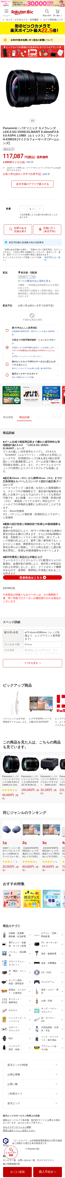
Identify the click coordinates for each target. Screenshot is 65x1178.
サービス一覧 (9, 1160)
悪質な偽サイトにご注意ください (19, 1130)
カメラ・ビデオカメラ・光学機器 (22, 19)
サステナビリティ (45, 1160)
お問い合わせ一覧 (26, 1160)
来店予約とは (50, 257)
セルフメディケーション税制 (17, 1127)
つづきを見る (31, 663)
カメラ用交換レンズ (53, 19)
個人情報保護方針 (11, 1164)
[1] (31, 209)
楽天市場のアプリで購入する (32, 184)
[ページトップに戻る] (60, 1166)
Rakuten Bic (22, 12)
